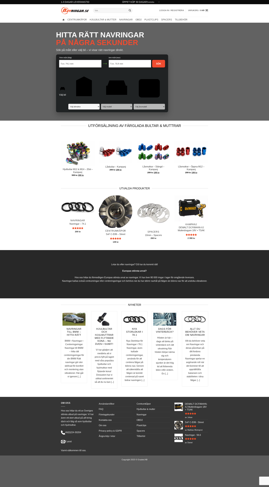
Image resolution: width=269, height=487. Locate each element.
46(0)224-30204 (73, 432)
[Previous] (129, 136)
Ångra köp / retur (107, 436)
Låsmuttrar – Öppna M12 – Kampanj (191, 168)
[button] (198, 10)
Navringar (126, 19)
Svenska (150, 2)
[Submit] (129, 10)
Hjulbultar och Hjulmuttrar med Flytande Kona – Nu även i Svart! (104, 336)
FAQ (101, 409)
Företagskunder (106, 414)
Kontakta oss (105, 420)
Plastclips (151, 19)
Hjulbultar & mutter (103, 19)
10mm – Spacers (153, 235)
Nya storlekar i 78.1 (134, 332)
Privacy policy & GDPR (110, 431)
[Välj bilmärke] (84, 90)
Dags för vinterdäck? (164, 330)
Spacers (166, 19)
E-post (68, 441)
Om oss (102, 425)
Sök (158, 64)
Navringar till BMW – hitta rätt (74, 332)
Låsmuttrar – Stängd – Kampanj (153, 168)
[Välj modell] (116, 90)
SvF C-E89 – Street (115, 234)
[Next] (137, 136)
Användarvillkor (106, 404)
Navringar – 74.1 (77, 224)
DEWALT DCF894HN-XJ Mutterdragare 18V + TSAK (191, 229)
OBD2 (138, 19)
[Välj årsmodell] (149, 90)
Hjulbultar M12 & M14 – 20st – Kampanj (78, 170)
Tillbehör (181, 19)
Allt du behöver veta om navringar (195, 332)
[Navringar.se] (63, 20)
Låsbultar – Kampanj (115, 167)
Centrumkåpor (77, 19)
